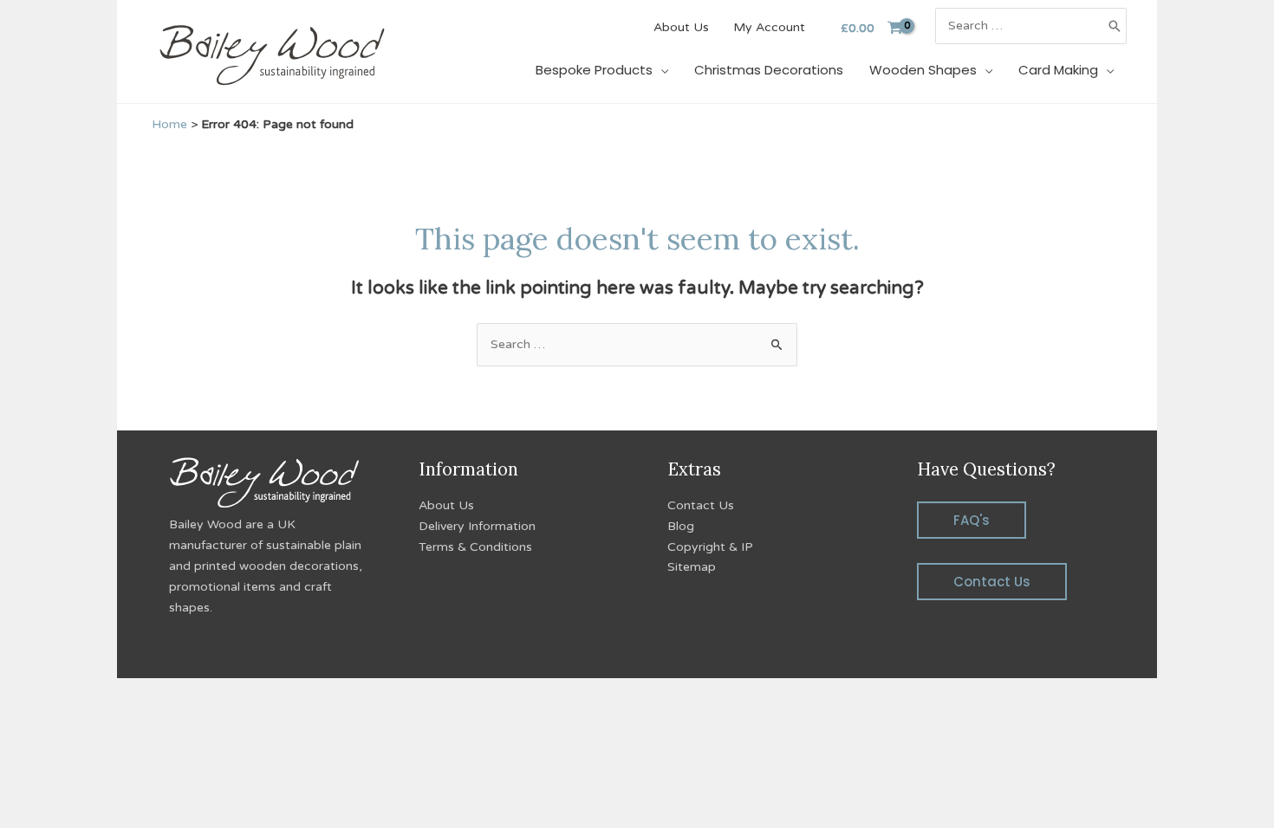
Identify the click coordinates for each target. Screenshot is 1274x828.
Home (169, 124)
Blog (680, 526)
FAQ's (971, 520)
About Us (446, 505)
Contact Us (700, 505)
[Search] (1114, 26)
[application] (660, 70)
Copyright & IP (710, 547)
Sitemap (691, 567)
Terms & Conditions (475, 547)
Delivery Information (477, 526)
